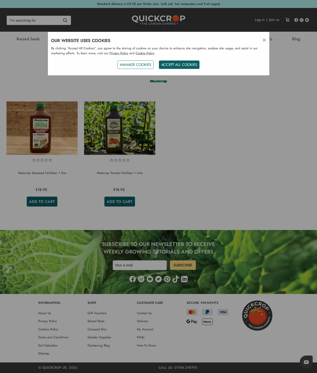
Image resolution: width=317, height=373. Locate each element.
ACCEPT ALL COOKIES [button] (179, 64)
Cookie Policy (145, 53)
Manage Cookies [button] (135, 64)
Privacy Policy (119, 53)
